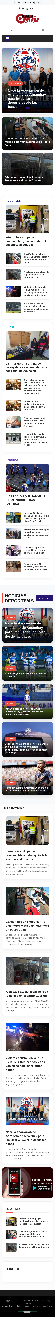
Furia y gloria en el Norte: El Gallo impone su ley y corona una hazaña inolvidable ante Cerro (24, 712)
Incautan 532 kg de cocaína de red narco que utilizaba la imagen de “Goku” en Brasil (36, 517)
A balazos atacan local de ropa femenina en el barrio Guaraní (36, 274)
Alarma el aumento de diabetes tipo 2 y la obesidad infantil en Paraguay (35, 422)
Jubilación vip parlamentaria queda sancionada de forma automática (34, 405)
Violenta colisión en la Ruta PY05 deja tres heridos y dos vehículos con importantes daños (36, 291)
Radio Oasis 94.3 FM (30, 1300)
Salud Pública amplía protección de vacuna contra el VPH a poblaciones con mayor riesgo (35, 439)
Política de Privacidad (11, 1306)
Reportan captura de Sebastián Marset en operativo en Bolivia (34, 550)
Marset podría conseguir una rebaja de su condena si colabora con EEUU (36, 534)
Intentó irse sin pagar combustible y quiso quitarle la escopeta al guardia (26, 101)
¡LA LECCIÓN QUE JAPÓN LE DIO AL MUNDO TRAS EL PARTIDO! (25, 500)
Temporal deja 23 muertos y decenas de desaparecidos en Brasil (36, 567)
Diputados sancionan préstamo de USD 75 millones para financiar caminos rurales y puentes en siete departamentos (35, 386)
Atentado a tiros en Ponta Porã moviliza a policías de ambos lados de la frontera (36, 308)
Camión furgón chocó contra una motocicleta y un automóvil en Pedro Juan (27, 142)
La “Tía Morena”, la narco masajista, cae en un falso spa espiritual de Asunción (26, 367)
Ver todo (44, 598)
